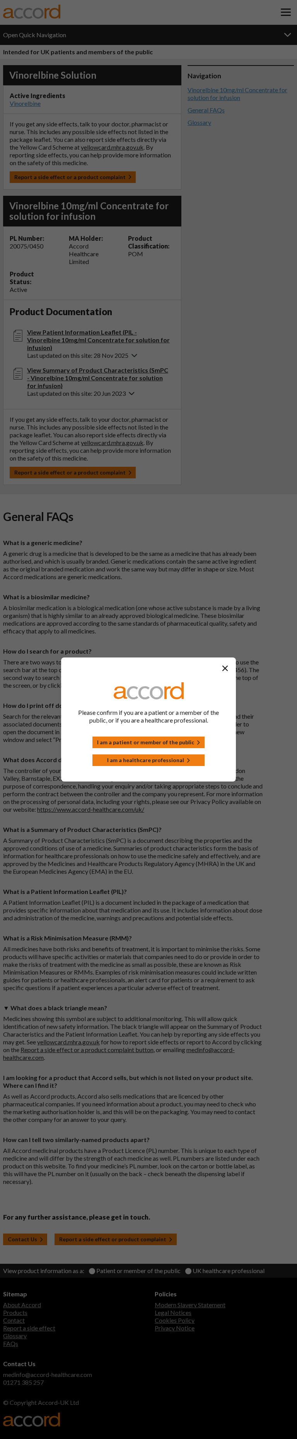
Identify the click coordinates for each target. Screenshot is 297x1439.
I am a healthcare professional (145, 760)
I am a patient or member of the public (145, 742)
